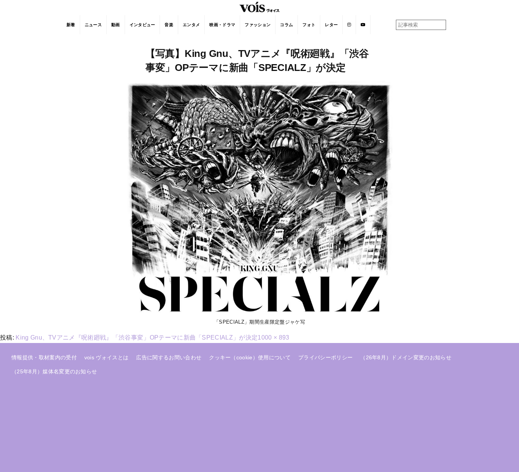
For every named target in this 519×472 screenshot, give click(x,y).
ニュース (93, 24)
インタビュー (142, 24)
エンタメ (191, 24)
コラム (286, 24)
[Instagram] (349, 24)
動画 (115, 24)
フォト (308, 24)
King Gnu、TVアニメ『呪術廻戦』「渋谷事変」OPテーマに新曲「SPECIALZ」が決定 (137, 337)
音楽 (169, 24)
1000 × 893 (273, 337)
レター (331, 24)
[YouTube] (363, 24)
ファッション (258, 24)
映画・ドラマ (222, 24)
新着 (70, 24)
